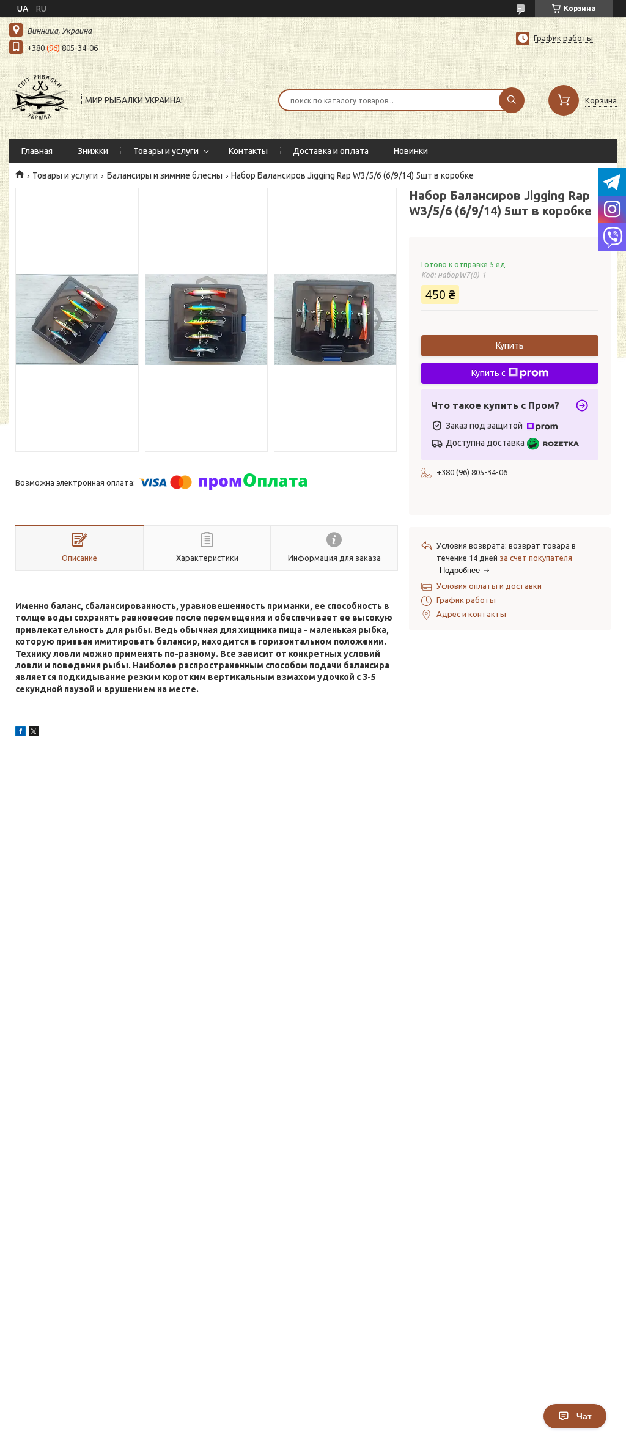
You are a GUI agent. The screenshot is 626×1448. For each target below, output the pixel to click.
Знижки (93, 151)
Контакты (248, 151)
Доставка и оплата (331, 151)
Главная (37, 151)
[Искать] (512, 100)
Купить (510, 345)
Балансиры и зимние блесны (165, 175)
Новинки (411, 151)
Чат (584, 1416)
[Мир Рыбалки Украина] (39, 99)
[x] (34, 733)
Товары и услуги (166, 151)
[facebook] (20, 733)
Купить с (488, 373)
